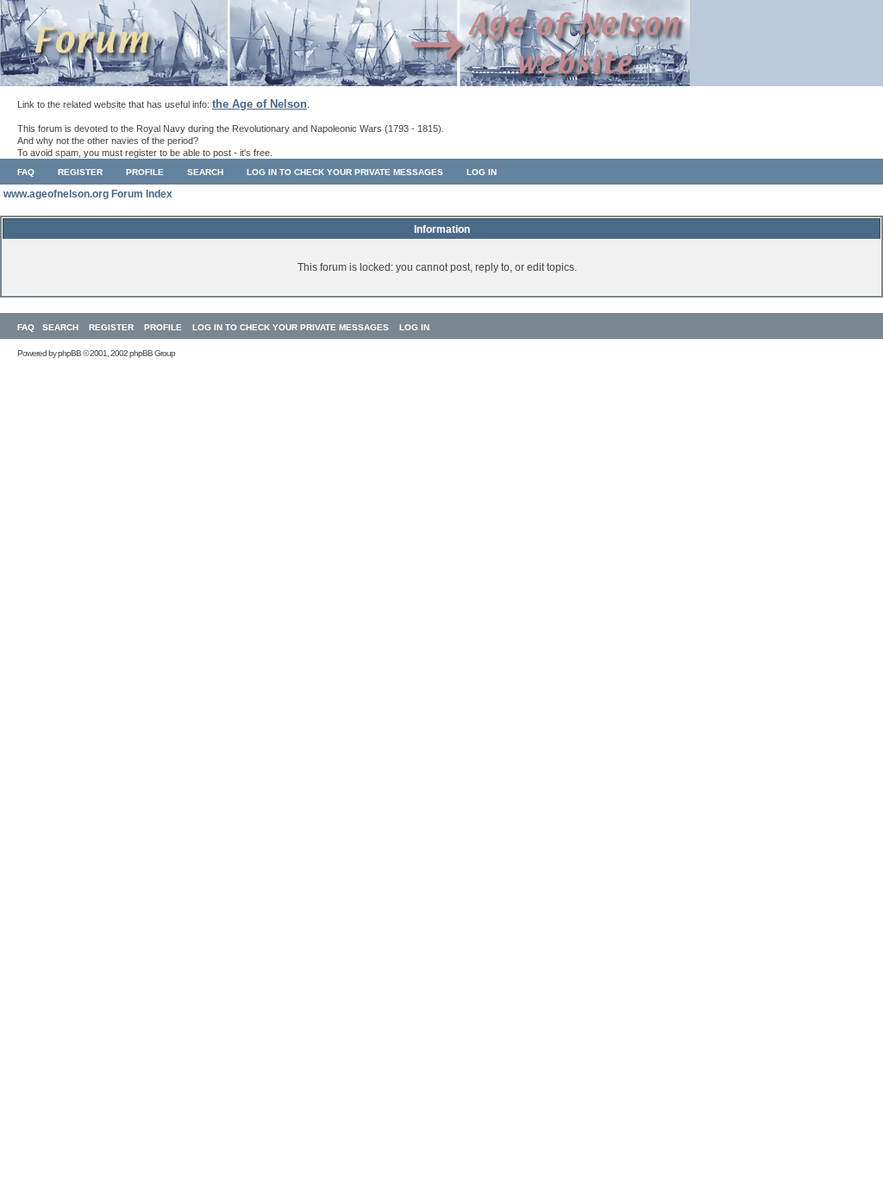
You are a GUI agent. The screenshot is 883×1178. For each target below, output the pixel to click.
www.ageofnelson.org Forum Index (87, 194)
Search (205, 172)
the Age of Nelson (259, 103)
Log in (482, 172)
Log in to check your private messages (345, 172)
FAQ (25, 172)
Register (80, 172)
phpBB (69, 353)
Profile (145, 172)
